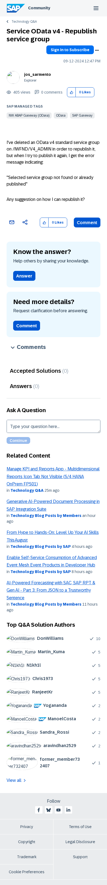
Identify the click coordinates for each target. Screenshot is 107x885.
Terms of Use (80, 827)
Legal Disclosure (80, 842)
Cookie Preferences (26, 872)
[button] (71, 92)
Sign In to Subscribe (70, 50)
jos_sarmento (37, 74)
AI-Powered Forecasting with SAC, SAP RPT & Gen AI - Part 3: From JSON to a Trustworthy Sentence (51, 590)
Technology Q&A (24, 22)
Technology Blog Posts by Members (45, 515)
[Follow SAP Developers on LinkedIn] (68, 810)
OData (61, 115)
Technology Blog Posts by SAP (40, 546)
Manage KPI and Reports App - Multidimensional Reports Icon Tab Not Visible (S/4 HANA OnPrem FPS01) (53, 476)
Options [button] (97, 50)
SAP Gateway (82, 115)
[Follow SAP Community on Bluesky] (48, 810)
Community (39, 8)
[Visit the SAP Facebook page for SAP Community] (38, 810)
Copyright (26, 842)
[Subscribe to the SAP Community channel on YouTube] (58, 810)
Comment (87, 222)
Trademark (26, 857)
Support (80, 857)
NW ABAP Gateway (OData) (29, 115)
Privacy (26, 827)
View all (14, 780)
